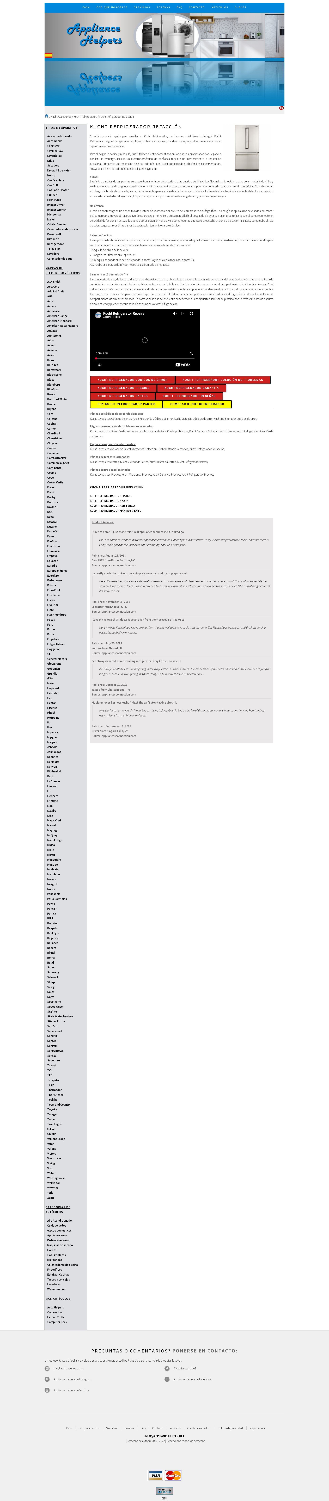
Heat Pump (54, 200)
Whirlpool (53, 1183)
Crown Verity (55, 482)
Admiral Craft (55, 291)
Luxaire (51, 811)
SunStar (52, 1055)
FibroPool (53, 590)
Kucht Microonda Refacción (140, 449)
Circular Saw (55, 151)
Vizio (50, 1168)
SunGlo (52, 1041)
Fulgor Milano (56, 644)
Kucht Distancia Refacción (173, 449)
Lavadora (53, 254)
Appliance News (57, 1235)
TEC (49, 1075)
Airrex (51, 301)
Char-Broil (53, 433)
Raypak (52, 928)
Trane (51, 1119)
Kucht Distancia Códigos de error (193, 419)
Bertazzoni (54, 370)
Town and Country (59, 1104)
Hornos (52, 1250)
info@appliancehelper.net (68, 1368)
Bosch (51, 394)
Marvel (51, 825)
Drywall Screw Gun (59, 170)
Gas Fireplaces (56, 1255)
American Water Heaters (62, 326)
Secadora (53, 165)
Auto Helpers (55, 1307)
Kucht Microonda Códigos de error (152, 419)
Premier (52, 923)
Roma (51, 957)
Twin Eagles (55, 1124)
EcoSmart (53, 541)
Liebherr (52, 796)
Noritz (51, 889)
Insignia (52, 742)
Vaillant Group (56, 1139)
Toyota (52, 1109)
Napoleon (53, 874)
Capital (52, 424)
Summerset (54, 1031)
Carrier (51, 428)
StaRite (52, 1011)
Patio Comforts (57, 899)
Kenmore (53, 762)
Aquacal (52, 331)
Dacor (51, 487)
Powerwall (54, 234)
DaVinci (52, 507)
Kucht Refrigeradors (85, 117)
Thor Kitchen (55, 1095)
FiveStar (52, 605)
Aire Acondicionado (59, 1220)
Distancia (53, 239)
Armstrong (54, 335)
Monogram (54, 860)
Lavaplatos (54, 156)
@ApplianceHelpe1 (184, 1368)
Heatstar (53, 693)
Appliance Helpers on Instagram (72, 1379)
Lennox (51, 786)
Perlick (51, 913)
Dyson (51, 536)
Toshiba (52, 1100)
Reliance (52, 943)
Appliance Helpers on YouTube (71, 1390)
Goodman (53, 668)
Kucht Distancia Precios (166, 474)
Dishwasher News (58, 1240)
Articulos (175, 1428)
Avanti (51, 345)
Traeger (52, 1114)
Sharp (51, 982)
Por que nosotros (89, 1428)
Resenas (129, 1428)
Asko (50, 340)
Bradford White (57, 399)
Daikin (51, 492)
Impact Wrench (56, 210)
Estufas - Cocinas (58, 1274)
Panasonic (53, 894)
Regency (52, 938)
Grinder (52, 195)
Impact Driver (55, 205)
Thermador (54, 1090)
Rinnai (51, 953)
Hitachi (51, 713)
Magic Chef (54, 820)
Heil (49, 698)
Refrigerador (55, 244)
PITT (50, 918)
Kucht (51, 776)
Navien (51, 879)
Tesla (50, 1085)
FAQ (143, 1428)
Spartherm (54, 1002)
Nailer (51, 219)
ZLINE (50, 1197)
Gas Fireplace (55, 180)
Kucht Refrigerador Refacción (116, 117)
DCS (50, 512)
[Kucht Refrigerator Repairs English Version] (281, 109)
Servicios (111, 1428)
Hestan (51, 703)
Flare (50, 610)
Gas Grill (52, 185)
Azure (50, 355)
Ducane (52, 526)
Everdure (53, 575)
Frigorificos (54, 1269)
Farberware (54, 580)
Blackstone (54, 375)
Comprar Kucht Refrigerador (197, 404)
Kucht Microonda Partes (134, 462)
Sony (50, 997)
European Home (57, 571)
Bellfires (52, 365)
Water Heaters (56, 1289)
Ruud (50, 962)
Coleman (53, 453)
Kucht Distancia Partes (163, 462)
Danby (51, 497)
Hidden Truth (55, 1317)
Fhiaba (51, 585)
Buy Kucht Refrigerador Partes (126, 404)
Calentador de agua (59, 259)
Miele (50, 850)
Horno (51, 175)
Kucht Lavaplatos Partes (104, 462)
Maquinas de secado (60, 1245)
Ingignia (52, 737)
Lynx (50, 815)
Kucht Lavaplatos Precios (105, 474)
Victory (51, 1153)
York (50, 1193)
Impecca (52, 732)
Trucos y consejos (58, 1279)
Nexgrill (52, 884)
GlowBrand (54, 664)
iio (48, 722)
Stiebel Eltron (56, 1021)
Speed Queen (55, 1006)
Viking (51, 1163)
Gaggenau (53, 649)
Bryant (51, 409)
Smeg (51, 987)
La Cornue (53, 781)
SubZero (52, 1026)
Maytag (52, 830)
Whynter (52, 1188)
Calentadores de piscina (62, 229)
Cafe (50, 414)
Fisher (51, 600)
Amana (51, 306)
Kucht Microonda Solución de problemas (164, 431)
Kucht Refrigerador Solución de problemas (223, 380)
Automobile (54, 141)
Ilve (49, 727)
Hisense (52, 708)
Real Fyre (53, 933)
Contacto (157, 1428)
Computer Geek (57, 1322)
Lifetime (52, 801)
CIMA (164, 1498)
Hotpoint (53, 717)
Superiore (53, 1060)
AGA (50, 296)
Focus (51, 620)
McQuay (52, 835)
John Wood (54, 752)
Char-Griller (54, 438)
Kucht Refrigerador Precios (124, 388)
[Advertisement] (164, 82)
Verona (51, 1149)
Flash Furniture (56, 615)
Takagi (51, 1065)
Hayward (53, 688)
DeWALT (52, 522)
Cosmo (51, 473)
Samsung (53, 972)
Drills (50, 161)
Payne (51, 904)
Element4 (53, 551)
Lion (50, 806)
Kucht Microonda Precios (136, 474)
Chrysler (52, 443)
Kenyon (52, 766)
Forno (51, 629)
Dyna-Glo (53, 531)
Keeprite (52, 757)
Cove (50, 477)
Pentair (52, 909)
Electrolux (53, 546)
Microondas (54, 1260)
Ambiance (53, 311)
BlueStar (52, 389)
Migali (51, 855)
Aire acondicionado (59, 136)
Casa (69, 1428)
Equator (52, 561)
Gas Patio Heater (58, 190)
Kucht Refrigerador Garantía (191, 388)
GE (49, 654)
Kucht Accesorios (61, 117)
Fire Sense (53, 595)
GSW (50, 678)
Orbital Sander (56, 224)
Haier (50, 683)
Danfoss (52, 502)
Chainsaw (53, 146)
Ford (50, 624)
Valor (50, 1144)
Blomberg (53, 384)
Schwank (53, 977)
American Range (57, 316)
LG (48, 791)
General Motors (57, 659)
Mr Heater (53, 869)
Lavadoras (54, 1284)
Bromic (51, 404)
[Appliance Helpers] (164, 35)
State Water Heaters (60, 1016)
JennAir (52, 747)
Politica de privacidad (230, 1428)
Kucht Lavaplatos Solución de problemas (114, 431)
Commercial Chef (58, 463)
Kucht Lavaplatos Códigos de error (110, 419)
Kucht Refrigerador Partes (123, 396)
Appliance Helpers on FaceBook (192, 1379)
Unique (51, 1134)
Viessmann (54, 1158)
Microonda (54, 214)
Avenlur (52, 350)
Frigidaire (53, 639)
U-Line (51, 1129)
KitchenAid (54, 771)
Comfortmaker (56, 458)
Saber (51, 967)
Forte (50, 634)
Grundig (52, 673)
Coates (51, 448)
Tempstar (53, 1080)
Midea (51, 845)
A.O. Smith (53, 282)
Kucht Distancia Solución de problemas (212, 431)
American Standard (59, 321)
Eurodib (52, 566)
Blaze (50, 380)
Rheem (51, 948)
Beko (50, 360)
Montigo (52, 864)
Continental (54, 468)
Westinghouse (56, 1178)
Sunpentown (55, 1051)
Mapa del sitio (257, 1428)
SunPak (52, 1046)
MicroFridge (54, 840)
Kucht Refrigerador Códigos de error (133, 380)
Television (53, 249)
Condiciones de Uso (199, 1428)
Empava (52, 556)
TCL (49, 1070)
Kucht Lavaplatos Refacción (106, 449)
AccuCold (53, 286)
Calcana (52, 419)
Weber (51, 1173)
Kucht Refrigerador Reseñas (189, 396)
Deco (50, 517)
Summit (52, 1036)
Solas (50, 992)
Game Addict (55, 1312)
